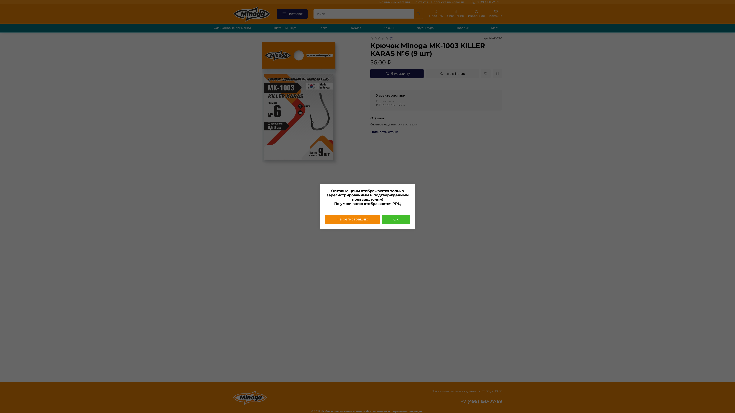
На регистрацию (352, 219)
